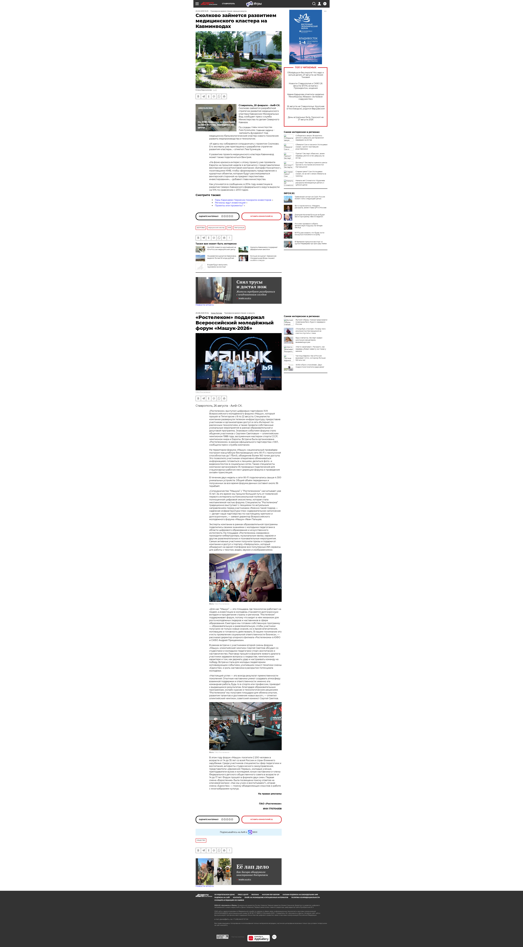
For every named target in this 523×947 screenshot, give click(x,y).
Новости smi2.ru (205, 305)
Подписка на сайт (222, 897)
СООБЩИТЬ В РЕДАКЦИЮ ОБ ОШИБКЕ (229, 900)
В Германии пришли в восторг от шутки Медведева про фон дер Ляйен (311, 243)
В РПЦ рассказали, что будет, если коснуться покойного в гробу (309, 234)
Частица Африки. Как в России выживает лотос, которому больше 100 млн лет (311, 358)
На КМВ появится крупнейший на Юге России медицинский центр (221, 248)
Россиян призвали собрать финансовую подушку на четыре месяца (308, 226)
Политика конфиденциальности (305, 897)
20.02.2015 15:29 (202, 11)
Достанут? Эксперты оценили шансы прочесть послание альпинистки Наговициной (311, 165)
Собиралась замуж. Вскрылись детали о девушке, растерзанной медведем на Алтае (310, 138)
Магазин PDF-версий (270, 895)
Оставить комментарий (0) (261, 216)
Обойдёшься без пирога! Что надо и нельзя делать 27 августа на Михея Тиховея (305, 74)
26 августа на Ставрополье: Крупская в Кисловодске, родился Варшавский (306, 107)
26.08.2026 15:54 (202, 313)
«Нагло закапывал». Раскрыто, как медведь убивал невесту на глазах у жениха (311, 349)
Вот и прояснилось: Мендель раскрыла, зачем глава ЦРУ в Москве (310, 207)
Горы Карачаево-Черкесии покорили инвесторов (243, 200)
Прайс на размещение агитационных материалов (266, 897)
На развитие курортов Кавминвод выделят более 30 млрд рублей (221, 257)
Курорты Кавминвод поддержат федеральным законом (264, 248)
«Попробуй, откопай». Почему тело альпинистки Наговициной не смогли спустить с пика (311, 331)
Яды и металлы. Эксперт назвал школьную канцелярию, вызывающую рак (309, 340)
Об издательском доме (224, 895)
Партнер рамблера (237, 937)
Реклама (255, 895)
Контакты (237, 897)
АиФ (215, 90)
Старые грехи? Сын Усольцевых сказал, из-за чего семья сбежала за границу (311, 173)
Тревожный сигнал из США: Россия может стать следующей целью (310, 198)
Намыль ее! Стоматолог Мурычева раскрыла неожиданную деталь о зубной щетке (310, 182)
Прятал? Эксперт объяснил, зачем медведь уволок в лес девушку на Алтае (310, 156)
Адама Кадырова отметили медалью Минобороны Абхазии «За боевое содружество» (305, 96)
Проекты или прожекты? (229, 205)
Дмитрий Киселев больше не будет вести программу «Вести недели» (310, 216)
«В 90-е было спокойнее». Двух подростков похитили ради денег (310, 366)
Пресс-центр (243, 895)
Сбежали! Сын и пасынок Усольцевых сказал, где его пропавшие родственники (311, 147)
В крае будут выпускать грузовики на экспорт (217, 266)
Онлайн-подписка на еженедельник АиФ (300, 895)
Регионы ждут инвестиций (230, 202)
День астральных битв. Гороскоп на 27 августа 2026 (305, 118)
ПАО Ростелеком (203, 392)
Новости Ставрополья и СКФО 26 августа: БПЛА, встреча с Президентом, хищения (306, 85)
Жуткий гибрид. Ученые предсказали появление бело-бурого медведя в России (311, 322)
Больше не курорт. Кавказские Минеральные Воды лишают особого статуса (263, 258)
